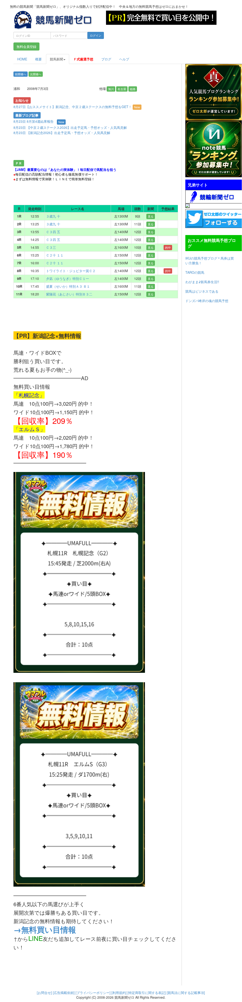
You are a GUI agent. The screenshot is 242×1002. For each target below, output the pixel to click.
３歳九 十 (53, 216)
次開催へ (35, 74)
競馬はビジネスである (201, 291)
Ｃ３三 (51, 247)
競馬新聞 (56, 59)
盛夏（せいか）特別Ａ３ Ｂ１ (68, 286)
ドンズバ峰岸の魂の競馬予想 (206, 300)
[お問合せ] (44, 992)
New (137, 107)
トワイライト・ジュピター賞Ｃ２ (71, 270)
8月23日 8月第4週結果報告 (33, 121)
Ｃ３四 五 (53, 231)
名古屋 (122, 89)
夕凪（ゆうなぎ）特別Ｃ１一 (67, 278)
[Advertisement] (96, 148)
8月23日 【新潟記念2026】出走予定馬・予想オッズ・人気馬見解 (61, 132)
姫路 (133, 89)
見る (150, 216)
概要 (38, 59)
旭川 (111, 89)
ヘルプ (124, 59)
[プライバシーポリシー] (93, 992)
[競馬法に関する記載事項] (186, 992)
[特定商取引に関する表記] (146, 992)
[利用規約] (119, 992)
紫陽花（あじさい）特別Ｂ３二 (69, 294)
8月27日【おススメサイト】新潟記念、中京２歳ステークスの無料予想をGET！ (76, 106)
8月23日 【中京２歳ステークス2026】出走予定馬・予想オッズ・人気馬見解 (70, 127)
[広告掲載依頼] (64, 992)
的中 (168, 247)
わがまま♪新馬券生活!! (202, 281)
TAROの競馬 (194, 272)
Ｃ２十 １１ (55, 255)
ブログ (106, 59)
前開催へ (20, 74)
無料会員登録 (26, 46)
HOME (22, 59)
